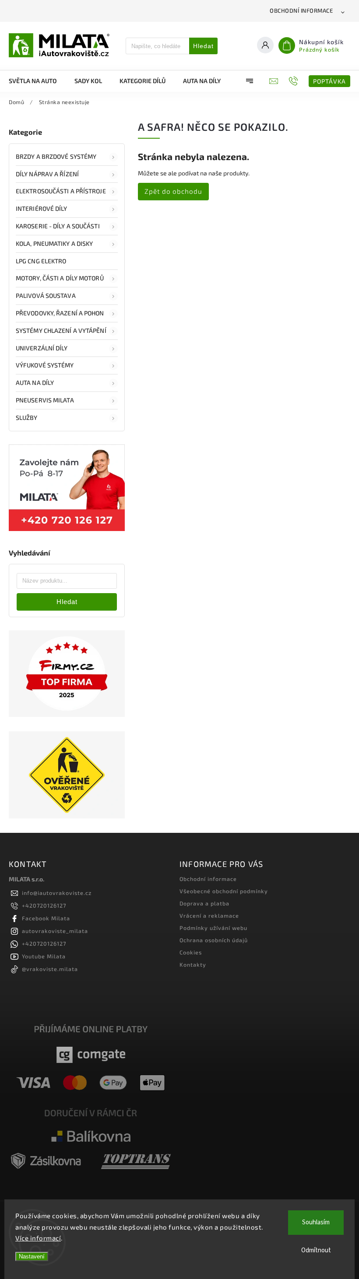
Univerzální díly (42, 348)
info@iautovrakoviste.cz (57, 892)
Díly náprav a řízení (47, 174)
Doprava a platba (204, 903)
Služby (27, 417)
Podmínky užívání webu (213, 927)
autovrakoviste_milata (55, 930)
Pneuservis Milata (45, 400)
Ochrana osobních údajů (214, 940)
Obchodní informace (301, 10)
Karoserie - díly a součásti (58, 226)
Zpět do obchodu (173, 191)
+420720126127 (44, 905)
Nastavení (32, 1256)
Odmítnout (316, 1250)
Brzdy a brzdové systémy (56, 156)
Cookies (191, 952)
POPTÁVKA (329, 81)
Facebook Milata (46, 918)
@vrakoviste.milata (50, 968)
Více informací (38, 1238)
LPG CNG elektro (41, 261)
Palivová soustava (46, 295)
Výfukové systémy (45, 365)
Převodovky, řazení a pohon (60, 313)
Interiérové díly (41, 208)
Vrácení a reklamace (209, 915)
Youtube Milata (44, 956)
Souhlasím (316, 1222)
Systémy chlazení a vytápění (61, 330)
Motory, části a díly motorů (60, 278)
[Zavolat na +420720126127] (294, 81)
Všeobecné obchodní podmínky (224, 891)
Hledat (203, 45)
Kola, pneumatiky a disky (54, 243)
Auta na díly (35, 382)
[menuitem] (37, 81)
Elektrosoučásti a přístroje (61, 191)
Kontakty (193, 964)
